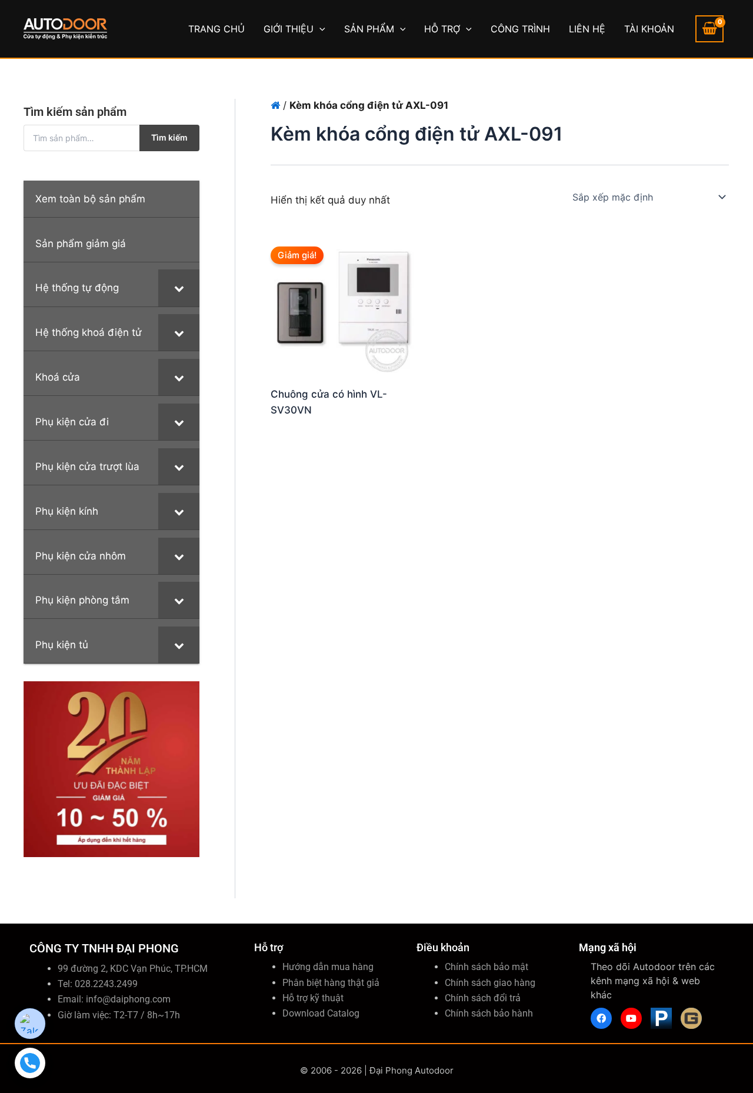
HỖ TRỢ (442, 29)
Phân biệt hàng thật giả (330, 982)
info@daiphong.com (128, 999)
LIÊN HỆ (587, 29)
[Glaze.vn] (691, 1018)
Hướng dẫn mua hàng (328, 966)
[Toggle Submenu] (178, 287)
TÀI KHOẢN (649, 29)
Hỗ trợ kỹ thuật (313, 998)
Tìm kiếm (169, 137)
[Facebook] (601, 1018)
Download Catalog (320, 1013)
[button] (319, 28)
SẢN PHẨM (369, 29)
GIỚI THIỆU (289, 29)
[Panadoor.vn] (661, 1018)
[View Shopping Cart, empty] (709, 28)
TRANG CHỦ (216, 29)
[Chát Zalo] (30, 1023)
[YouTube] (631, 1018)
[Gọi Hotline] (30, 1063)
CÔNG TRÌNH (520, 29)
